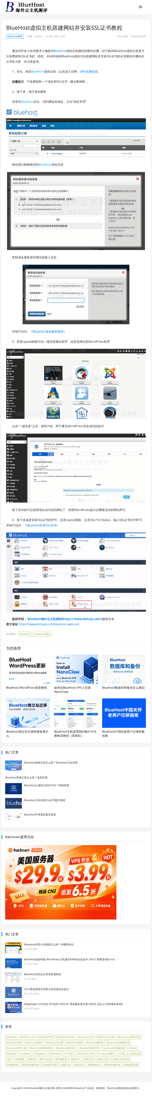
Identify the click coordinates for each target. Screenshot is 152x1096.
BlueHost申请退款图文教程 (40, 814)
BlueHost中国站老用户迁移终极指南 (123, 733)
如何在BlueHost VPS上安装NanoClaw (72, 690)
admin (38, 36)
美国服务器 (12, 1064)
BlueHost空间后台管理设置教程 (42, 974)
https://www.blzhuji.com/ (82, 619)
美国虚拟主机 (50, 1064)
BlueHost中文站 (66, 1036)
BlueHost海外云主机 (40, 1088)
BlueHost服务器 (95, 1042)
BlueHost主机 (85, 1036)
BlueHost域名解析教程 (48, 331)
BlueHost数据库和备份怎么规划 (123, 688)
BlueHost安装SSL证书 (41, 525)
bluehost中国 (46, 1036)
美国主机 (88, 1059)
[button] (140, 7)
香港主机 (79, 1064)
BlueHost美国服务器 (41, 1048)
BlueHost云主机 (105, 1036)
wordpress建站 (42, 634)
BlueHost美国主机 (16, 1048)
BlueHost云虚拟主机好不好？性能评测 (46, 785)
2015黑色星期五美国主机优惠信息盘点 (46, 989)
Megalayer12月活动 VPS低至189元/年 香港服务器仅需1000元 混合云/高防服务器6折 (73, 1004)
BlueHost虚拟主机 (66, 1048)
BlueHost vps (27, 1036)
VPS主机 (68, 1053)
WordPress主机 (85, 1053)
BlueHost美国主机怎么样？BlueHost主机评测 (50, 762)
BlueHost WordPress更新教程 (26, 688)
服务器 (32, 1059)
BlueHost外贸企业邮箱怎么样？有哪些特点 (49, 944)
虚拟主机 (66, 1064)
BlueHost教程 (14, 36)
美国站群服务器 (30, 1064)
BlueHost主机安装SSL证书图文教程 (44, 800)
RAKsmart (55, 1053)
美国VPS (75, 1059)
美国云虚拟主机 (121, 1059)
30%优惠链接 (89, 71)
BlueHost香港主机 (89, 1048)
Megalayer (40, 1053)
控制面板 (20, 1059)
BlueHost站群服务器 (118, 1042)
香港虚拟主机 (131, 1064)
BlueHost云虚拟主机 (129, 1036)
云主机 (121, 1053)
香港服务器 (94, 1064)
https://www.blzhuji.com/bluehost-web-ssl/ (49, 624)
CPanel (132, 1048)
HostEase (25, 1053)
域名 (8, 1059)
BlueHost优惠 (14, 1042)
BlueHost (60, 51)
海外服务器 (61, 1059)
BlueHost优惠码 (34, 1042)
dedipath (11, 1053)
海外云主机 (45, 1059)
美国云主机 (103, 1059)
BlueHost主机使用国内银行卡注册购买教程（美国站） (75, 733)
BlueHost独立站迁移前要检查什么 (27, 733)
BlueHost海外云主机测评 (45, 619)
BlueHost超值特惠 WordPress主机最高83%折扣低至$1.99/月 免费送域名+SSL (69, 959)
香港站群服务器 (111, 1064)
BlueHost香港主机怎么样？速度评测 (26, 777)
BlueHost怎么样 (55, 1042)
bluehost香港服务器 (114, 1048)
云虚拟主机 (135, 1053)
